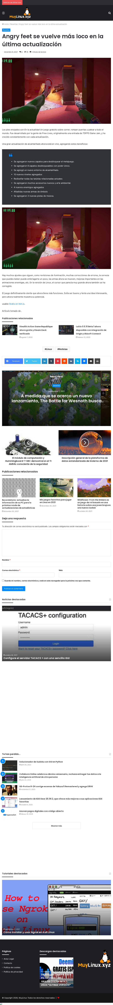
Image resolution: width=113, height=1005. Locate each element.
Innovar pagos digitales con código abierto (41, 811)
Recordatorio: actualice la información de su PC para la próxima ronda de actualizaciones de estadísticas (18, 504)
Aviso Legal (9, 959)
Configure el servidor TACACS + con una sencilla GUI (36, 658)
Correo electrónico (11, 570)
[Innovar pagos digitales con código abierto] (9, 815)
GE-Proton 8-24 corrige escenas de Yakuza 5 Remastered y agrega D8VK (56, 786)
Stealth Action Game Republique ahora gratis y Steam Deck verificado (36, 330)
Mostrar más (56, 826)
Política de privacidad (13, 972)
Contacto (8, 963)
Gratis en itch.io (16, 304)
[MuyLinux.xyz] (20, 13)
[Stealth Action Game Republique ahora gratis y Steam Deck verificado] (9, 330)
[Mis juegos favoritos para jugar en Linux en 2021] (56, 487)
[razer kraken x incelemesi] (56, 1004)
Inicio (6, 24)
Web (61, 570)
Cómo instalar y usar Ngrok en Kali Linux (29, 932)
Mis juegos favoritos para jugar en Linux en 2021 (56, 501)
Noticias (63, 349)
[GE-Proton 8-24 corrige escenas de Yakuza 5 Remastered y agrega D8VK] (9, 790)
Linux (49, 349)
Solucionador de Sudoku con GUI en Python (41, 761)
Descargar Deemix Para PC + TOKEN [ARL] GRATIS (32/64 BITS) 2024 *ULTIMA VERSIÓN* (56, 980)
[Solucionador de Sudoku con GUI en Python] (9, 765)
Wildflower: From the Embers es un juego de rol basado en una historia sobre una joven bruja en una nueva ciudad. (94, 503)
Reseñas (14, 24)
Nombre (6, 560)
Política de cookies (12, 967)
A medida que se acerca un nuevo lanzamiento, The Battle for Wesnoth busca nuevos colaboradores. (57, 401)
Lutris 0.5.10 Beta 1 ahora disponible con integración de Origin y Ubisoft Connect (91, 330)
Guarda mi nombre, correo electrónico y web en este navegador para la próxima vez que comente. (47, 581)
